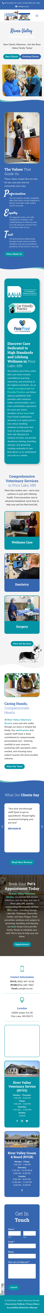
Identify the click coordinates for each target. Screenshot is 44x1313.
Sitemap (33, 1307)
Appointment (22, 944)
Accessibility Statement (17, 1307)
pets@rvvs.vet (25, 988)
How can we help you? (19, 1262)
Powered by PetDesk (15, 1304)
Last (24, 1237)
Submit (14, 1287)
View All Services (22, 643)
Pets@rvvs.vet (23, 6)
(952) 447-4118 (15, 3)
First (9, 1237)
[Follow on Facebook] (17, 1121)
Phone (11, 1252)
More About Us (14, 254)
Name (11, 1229)
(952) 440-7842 (34, 3)
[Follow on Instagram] (22, 1121)
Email (11, 1242)
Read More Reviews (22, 862)
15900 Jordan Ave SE (22, 1012)
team (26, 413)
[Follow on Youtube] (27, 1121)
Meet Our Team (14, 766)
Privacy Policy (32, 1304)
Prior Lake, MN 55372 (22, 1016)
